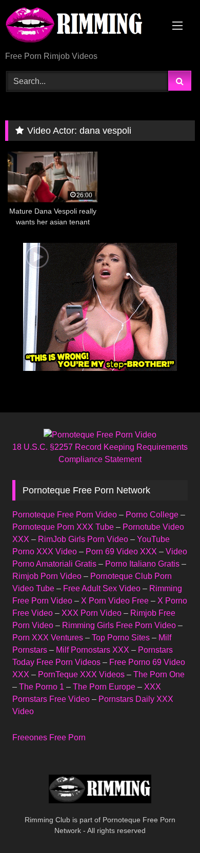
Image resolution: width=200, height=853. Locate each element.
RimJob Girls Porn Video (83, 539)
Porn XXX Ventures (47, 637)
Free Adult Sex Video (102, 588)
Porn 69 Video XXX (121, 551)
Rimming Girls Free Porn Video (119, 625)
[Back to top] (168, 823)
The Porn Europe (104, 686)
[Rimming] (82, 26)
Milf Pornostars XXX (92, 650)
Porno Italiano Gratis (142, 563)
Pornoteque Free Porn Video (64, 514)
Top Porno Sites (121, 637)
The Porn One (159, 674)
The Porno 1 (41, 686)
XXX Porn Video (92, 613)
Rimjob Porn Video (47, 576)
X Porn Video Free (115, 600)
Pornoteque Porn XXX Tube (63, 527)
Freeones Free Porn (49, 737)
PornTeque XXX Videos (81, 674)
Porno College (152, 514)
